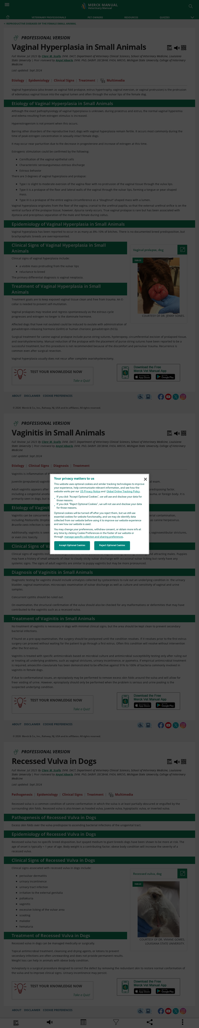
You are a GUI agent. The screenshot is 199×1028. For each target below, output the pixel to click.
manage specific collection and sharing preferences (93, 537)
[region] (99, 514)
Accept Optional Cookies (72, 545)
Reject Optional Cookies (112, 545)
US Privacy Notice (90, 491)
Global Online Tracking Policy (123, 491)
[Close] (145, 479)
